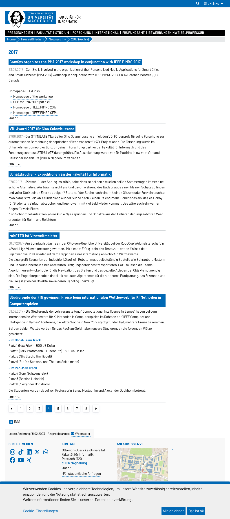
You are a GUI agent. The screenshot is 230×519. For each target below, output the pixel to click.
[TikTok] (21, 452)
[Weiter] (96, 408)
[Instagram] (13, 452)
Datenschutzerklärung (113, 500)
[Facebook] (13, 460)
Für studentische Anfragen (82, 473)
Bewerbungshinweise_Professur (176, 32)
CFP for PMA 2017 (25, 102)
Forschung (82, 32)
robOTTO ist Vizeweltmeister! (34, 235)
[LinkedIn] (29, 452)
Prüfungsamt (133, 32)
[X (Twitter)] (37, 452)
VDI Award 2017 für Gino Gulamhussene (42, 129)
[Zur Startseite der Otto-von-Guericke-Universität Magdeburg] (31, 20)
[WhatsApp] (46, 452)
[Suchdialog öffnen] (197, 3)
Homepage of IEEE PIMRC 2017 (34, 107)
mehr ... (15, 118)
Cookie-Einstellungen (40, 511)
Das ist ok (196, 511)
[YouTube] (21, 460)
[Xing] (29, 460)
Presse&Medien (20, 32)
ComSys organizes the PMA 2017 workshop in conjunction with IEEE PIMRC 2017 (75, 62)
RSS (17, 421)
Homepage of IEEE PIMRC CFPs (35, 112)
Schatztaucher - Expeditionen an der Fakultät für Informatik (60, 174)
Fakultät (44, 32)
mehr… (67, 468)
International (107, 32)
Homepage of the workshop (33, 96)
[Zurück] (12, 408)
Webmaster (82, 433)
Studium (62, 32)
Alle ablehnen (173, 511)
